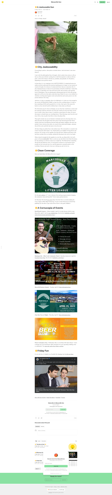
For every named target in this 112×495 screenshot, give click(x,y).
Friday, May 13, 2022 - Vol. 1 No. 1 (42, 446)
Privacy (55, 486)
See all (37, 468)
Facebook (58, 397)
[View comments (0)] (39, 15)
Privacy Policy (64, 470)
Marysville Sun (38, 397)
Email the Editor (51, 397)
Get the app (61, 489)
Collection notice (63, 486)
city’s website (42, 195)
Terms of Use (61, 468)
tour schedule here (52, 213)
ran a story (49, 200)
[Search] (95, 2)
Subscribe (102, 2)
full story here (69, 354)
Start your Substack (53, 489)
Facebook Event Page (40, 258)
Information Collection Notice (56, 470)
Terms (58, 486)
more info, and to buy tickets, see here (54, 346)
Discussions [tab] (44, 441)
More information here (64, 287)
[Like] (36, 15)
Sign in (108, 2)
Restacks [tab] (42, 426)
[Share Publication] (97, 2)
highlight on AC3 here (58, 258)
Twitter (63, 397)
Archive (44, 397)
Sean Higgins (40, 11)
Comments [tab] (37, 426)
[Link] (33, 67)
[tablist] (40, 426)
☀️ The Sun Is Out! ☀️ (40, 444)
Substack (50, 492)
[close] (67, 454)
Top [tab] (36, 441)
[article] (56, 446)
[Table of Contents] (1, 247)
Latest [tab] (39, 441)
